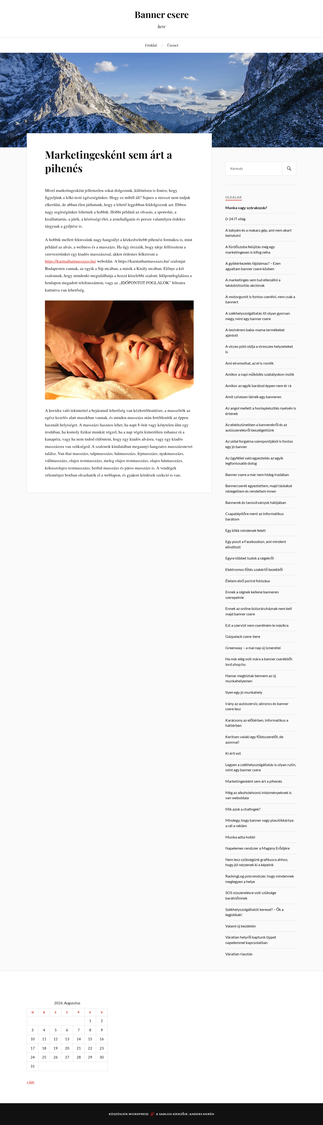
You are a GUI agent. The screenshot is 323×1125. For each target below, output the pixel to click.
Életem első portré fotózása (247, 580)
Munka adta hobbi (240, 837)
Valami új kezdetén (240, 926)
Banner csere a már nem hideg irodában (257, 474)
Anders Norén (201, 1114)
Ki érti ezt (233, 753)
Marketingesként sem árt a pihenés (108, 161)
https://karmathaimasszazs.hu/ (70, 261)
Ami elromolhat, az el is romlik (249, 363)
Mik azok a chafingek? (242, 809)
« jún (30, 1082)
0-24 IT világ (235, 218)
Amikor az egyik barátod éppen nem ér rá (258, 385)
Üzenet (172, 45)
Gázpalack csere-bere (242, 636)
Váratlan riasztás (239, 954)
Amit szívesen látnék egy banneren (253, 396)
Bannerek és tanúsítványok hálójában (255, 502)
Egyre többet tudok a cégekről (249, 558)
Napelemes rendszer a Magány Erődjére (257, 848)
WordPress (138, 1114)
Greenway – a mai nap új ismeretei (253, 647)
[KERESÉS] (289, 169)
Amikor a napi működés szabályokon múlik (259, 374)
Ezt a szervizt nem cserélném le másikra (256, 625)
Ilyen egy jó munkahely (243, 692)
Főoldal (151, 45)
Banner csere (162, 14)
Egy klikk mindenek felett (245, 530)
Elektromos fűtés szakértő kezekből (254, 569)
